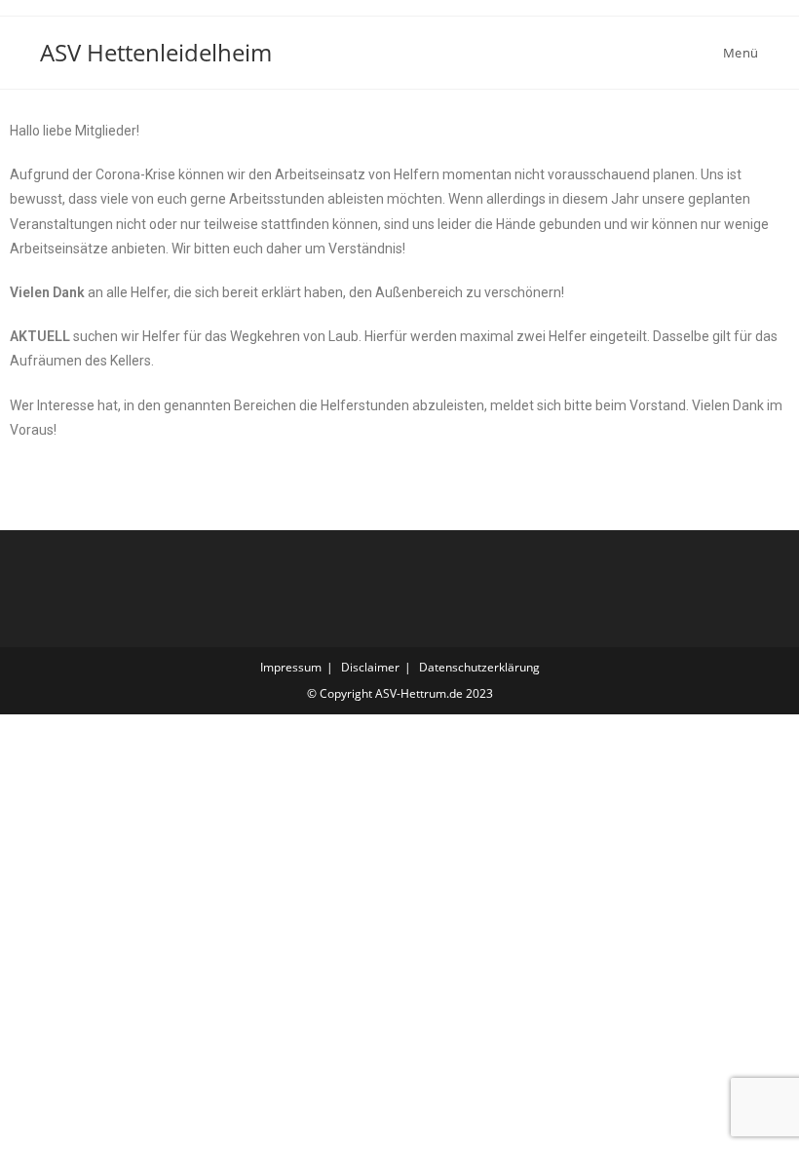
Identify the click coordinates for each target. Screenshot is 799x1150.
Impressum (291, 667)
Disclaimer (370, 667)
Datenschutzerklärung (479, 667)
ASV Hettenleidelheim (156, 52)
